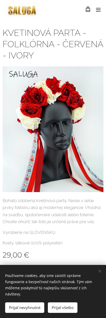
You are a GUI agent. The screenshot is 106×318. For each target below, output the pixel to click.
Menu (98, 9)
